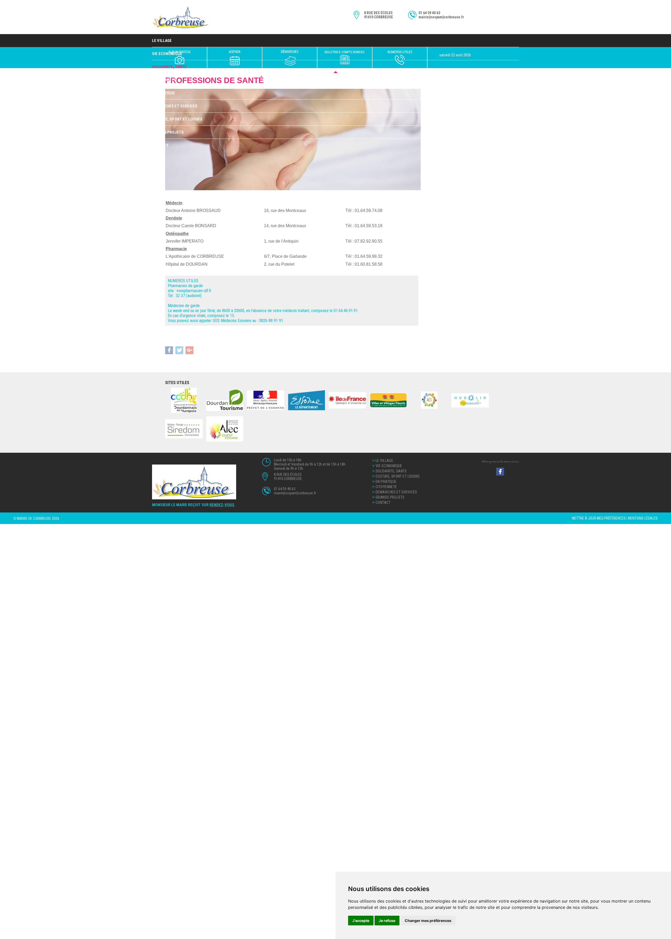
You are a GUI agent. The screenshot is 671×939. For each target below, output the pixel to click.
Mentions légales (643, 518)
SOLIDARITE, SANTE (391, 471)
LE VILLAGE (162, 40)
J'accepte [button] (360, 920)
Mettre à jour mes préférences (599, 518)
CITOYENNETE (164, 80)
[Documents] (344, 57)
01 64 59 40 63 (429, 13)
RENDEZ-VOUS (221, 505)
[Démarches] (289, 57)
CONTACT (160, 145)
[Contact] (399, 57)
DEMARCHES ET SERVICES (174, 106)
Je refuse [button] (387, 920)
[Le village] (179, 57)
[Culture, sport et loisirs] (234, 57)
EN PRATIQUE (163, 93)
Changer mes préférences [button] (428, 920)
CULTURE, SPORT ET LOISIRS (177, 119)
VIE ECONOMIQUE (389, 466)
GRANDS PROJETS (168, 132)
